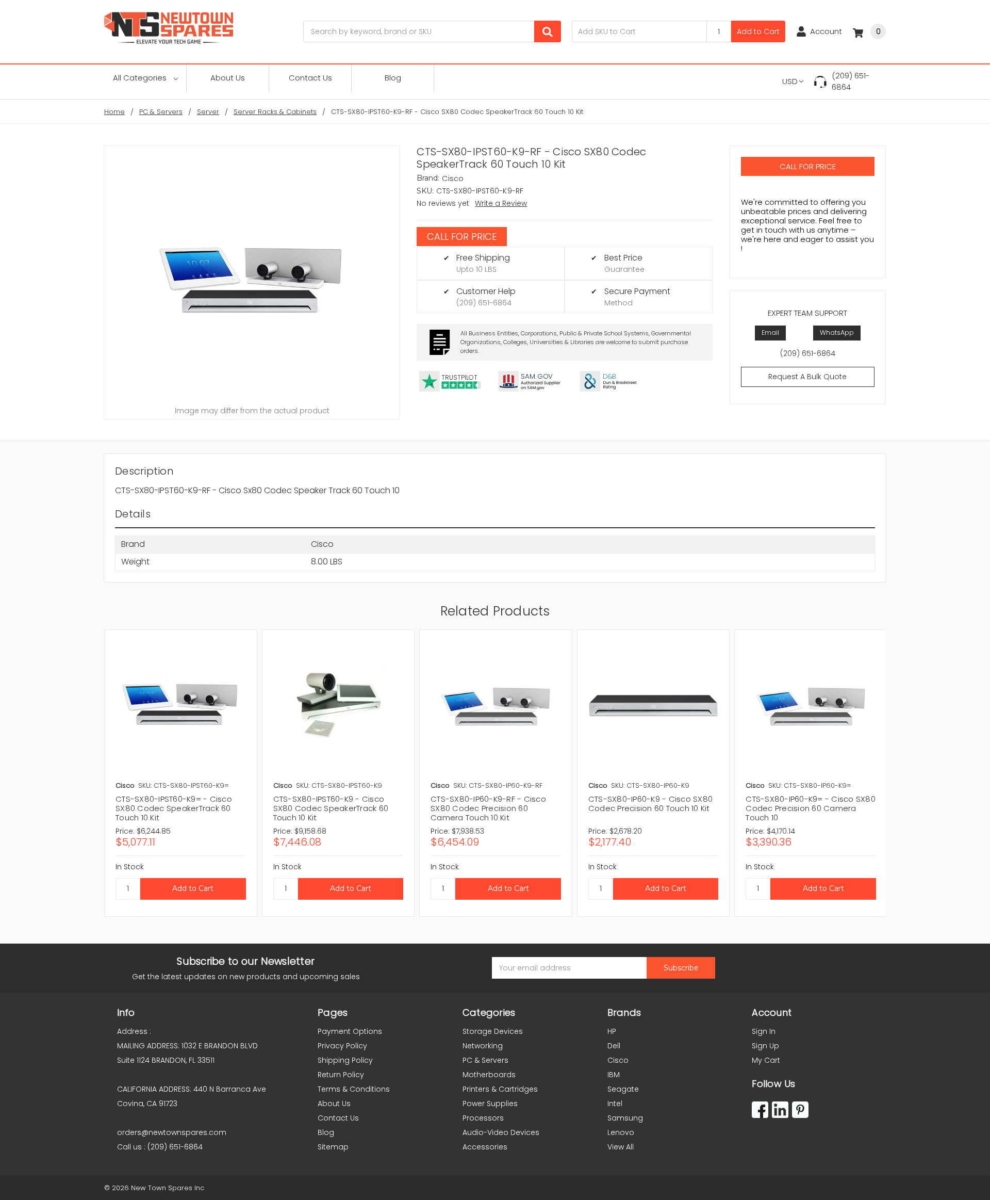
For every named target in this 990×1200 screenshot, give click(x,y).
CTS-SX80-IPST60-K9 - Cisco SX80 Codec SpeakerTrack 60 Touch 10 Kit (331, 808)
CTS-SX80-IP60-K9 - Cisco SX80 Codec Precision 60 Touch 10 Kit (650, 803)
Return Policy (341, 1074)
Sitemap (333, 1147)
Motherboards (489, 1074)
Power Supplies (490, 1103)
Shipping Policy (345, 1060)
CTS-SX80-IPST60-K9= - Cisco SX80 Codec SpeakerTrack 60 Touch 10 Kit (174, 808)
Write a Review (501, 203)
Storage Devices (493, 1031)
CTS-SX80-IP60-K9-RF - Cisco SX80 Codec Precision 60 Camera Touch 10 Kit (488, 808)
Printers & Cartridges (500, 1089)
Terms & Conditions (354, 1089)
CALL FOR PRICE (462, 236)
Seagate (623, 1089)
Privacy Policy (342, 1046)
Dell (613, 1046)
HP (611, 1031)
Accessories (485, 1147)
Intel (614, 1103)
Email (770, 332)
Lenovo (620, 1132)
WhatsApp (837, 332)
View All (620, 1147)
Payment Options (350, 1031)
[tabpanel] (180, 773)
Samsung (625, 1118)
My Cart (766, 1060)
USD (790, 81)
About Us (227, 77)
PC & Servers (485, 1060)
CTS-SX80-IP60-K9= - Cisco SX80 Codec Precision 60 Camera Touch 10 (811, 808)
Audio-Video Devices (501, 1132)
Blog (393, 77)
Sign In (764, 1031)
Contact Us (310, 77)
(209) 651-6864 (851, 81)
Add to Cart (758, 31)
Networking (483, 1046)
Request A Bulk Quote (807, 376)
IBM (613, 1074)
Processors (483, 1118)
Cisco (618, 1060)
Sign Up (765, 1046)
